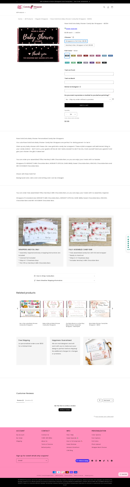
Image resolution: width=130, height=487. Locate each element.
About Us (44, 441)
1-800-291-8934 (46, 438)
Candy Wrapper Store (47, 475)
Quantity (67, 110)
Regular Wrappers (41, 19)
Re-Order (19, 438)
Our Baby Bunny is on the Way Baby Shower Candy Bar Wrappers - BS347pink (75, 325)
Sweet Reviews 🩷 (72, 444)
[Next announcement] (113, 1)
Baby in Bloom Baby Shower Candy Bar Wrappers (51, 324)
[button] (21, 12)
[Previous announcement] (17, 1)
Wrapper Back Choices (99, 447)
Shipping (19, 441)
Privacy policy (68, 475)
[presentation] (17, 308)
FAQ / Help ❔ (71, 435)
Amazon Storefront (73, 447)
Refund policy (46, 447)
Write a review (65, 410)
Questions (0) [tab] (29, 400)
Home (20, 19)
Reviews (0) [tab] (20, 400)
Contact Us (45, 435)
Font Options (96, 438)
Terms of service (78, 475)
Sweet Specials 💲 (73, 438)
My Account (20, 435)
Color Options (96, 435)
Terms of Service (47, 444)
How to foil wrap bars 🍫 (75, 441)
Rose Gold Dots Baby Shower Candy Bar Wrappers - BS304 (71, 19)
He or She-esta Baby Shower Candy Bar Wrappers (29, 324)
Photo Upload (96, 444)
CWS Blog (70, 450)
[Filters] (100, 400)
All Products (29, 19)
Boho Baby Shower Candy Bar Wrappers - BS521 (98, 324)
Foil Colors (95, 441)
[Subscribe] (46, 460)
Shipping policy (89, 475)
